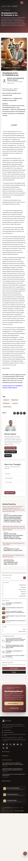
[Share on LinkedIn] (21, 413)
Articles (8, 6)
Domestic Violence (22, 589)
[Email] (7, 748)
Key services (6, 751)
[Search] (24, 578)
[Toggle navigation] (25, 2)
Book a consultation (13, 703)
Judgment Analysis (22, 631)
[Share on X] (18, 413)
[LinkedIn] (14, 744)
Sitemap (11, 810)
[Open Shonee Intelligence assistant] (25, 853)
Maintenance (23, 587)
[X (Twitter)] (10, 744)
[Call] (3, 748)
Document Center (22, 596)
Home (4, 6)
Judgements (23, 593)
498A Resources (22, 584)
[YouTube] (17, 744)
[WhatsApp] (21, 744)
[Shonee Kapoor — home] (6, 720)
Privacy (3, 810)
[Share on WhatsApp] (24, 413)
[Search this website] (21, 2)
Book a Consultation (10, 451)
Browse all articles (6, 780)
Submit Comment (9, 492)
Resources (5, 755)
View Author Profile (10, 448)
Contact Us (14, 387)
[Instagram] (7, 744)
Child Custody (23, 591)
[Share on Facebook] (14, 413)
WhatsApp (8, 455)
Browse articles (15, 708)
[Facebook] (3, 744)
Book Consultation (14, 668)
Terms (7, 810)
